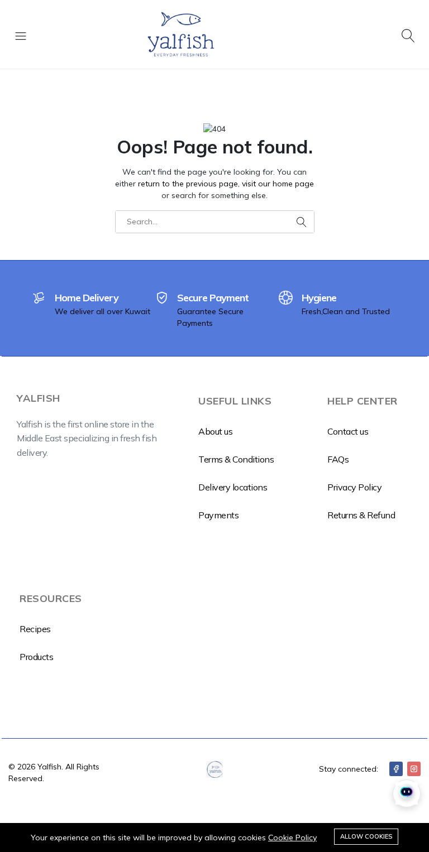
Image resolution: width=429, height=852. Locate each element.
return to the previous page (188, 184)
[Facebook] (396, 769)
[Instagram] (414, 769)
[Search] (408, 34)
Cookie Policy (292, 837)
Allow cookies (366, 836)
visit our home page (278, 184)
